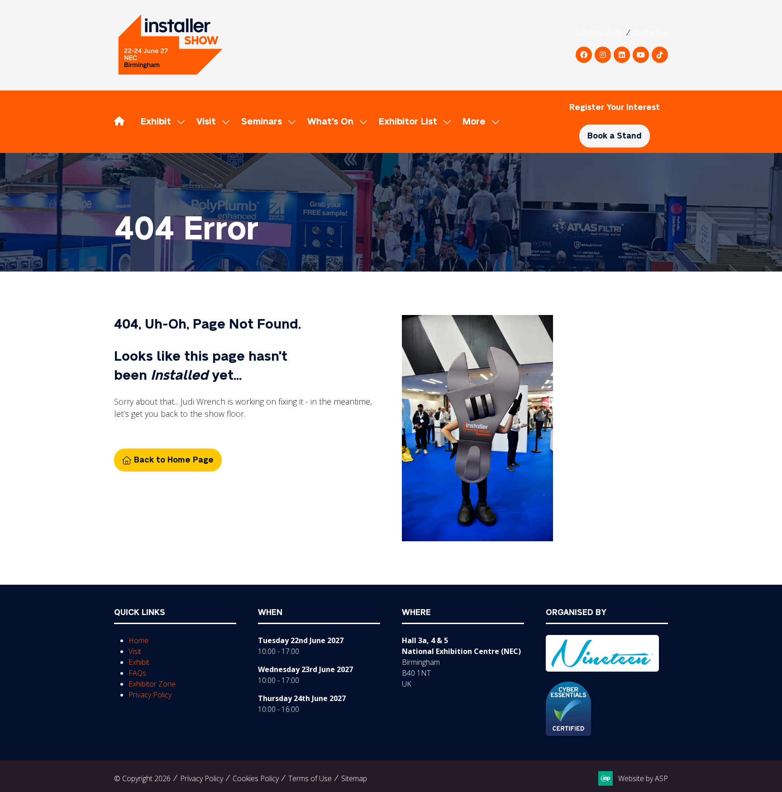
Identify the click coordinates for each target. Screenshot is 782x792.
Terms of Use (310, 778)
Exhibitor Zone (600, 33)
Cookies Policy (256, 778)
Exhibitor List (408, 121)
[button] (478, 122)
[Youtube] (641, 55)
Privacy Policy (150, 695)
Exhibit (156, 121)
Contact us (650, 33)
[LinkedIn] (622, 55)
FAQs (137, 673)
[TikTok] (660, 55)
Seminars (261, 121)
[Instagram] (603, 55)
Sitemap (354, 778)
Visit (206, 121)
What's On (330, 121)
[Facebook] (584, 55)
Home (138, 640)
